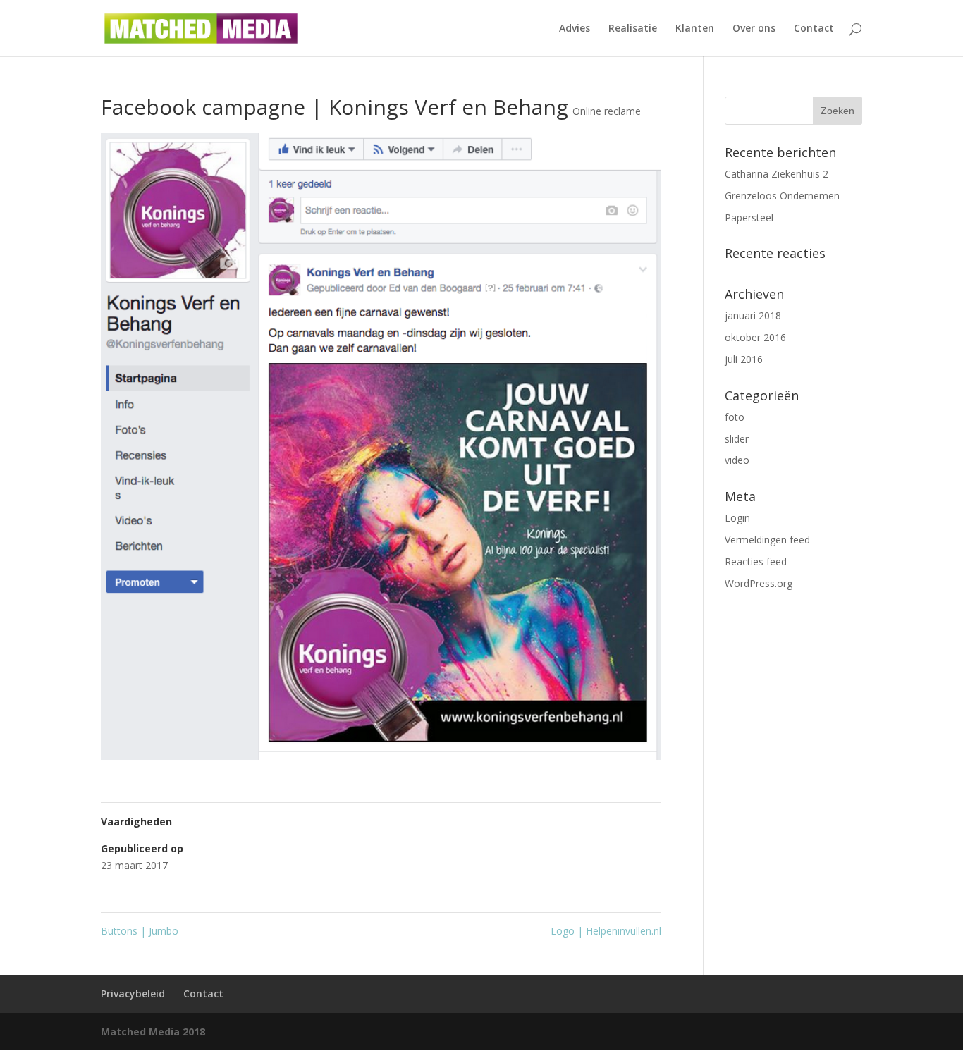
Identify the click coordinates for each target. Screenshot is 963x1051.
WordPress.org (758, 583)
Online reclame (606, 111)
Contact (814, 29)
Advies (574, 29)
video (737, 460)
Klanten (694, 29)
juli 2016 (744, 359)
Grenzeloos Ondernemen (782, 195)
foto (734, 417)
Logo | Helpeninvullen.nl (606, 931)
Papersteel (749, 217)
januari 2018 (753, 315)
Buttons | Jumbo (139, 931)
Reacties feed (756, 561)
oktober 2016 (755, 337)
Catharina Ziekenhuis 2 (776, 173)
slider (737, 438)
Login (737, 517)
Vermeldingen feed (767, 539)
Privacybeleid (133, 993)
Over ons (753, 29)
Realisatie (632, 29)
